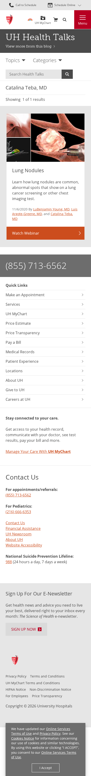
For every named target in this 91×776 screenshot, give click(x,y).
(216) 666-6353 (18, 511)
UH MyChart (43, 21)
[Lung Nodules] (45, 137)
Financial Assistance (23, 528)
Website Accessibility (24, 545)
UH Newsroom (19, 534)
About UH (14, 539)
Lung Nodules (28, 170)
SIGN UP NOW (23, 629)
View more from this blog (29, 46)
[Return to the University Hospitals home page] (9, 19)
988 (9, 561)
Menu (82, 23)
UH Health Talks (40, 37)
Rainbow (30, 19)
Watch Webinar (25, 233)
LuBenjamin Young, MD (51, 209)
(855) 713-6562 (36, 265)
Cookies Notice (22, 738)
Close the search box (71, 20)
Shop (55, 19)
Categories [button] (44, 60)
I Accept (45, 768)
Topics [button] (13, 60)
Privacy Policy (50, 733)
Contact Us (15, 522)
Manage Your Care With (38, 451)
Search (67, 74)
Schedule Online (64, 5)
